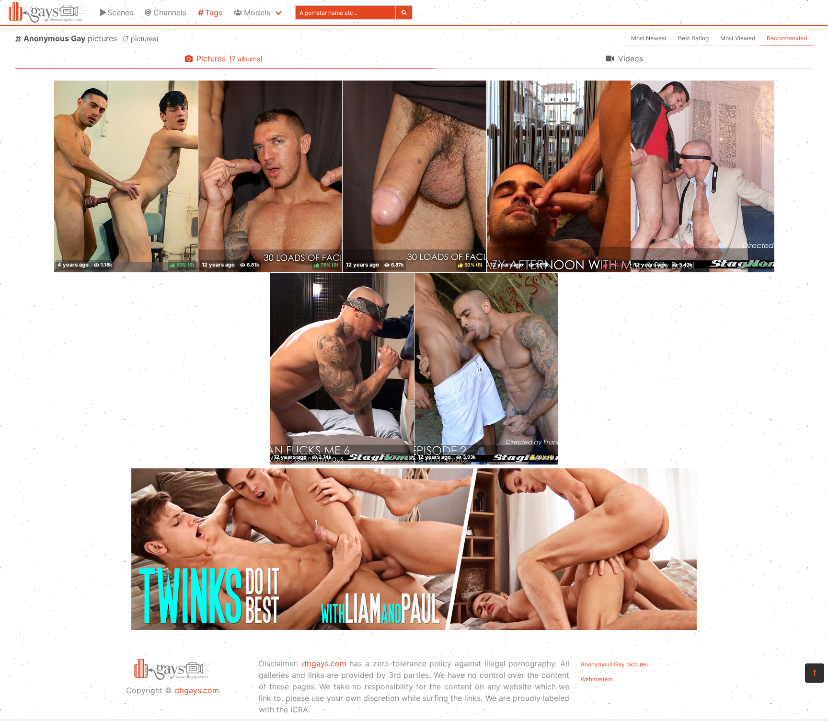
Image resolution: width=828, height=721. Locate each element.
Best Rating (693, 38)
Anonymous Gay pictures (614, 664)
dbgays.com (196, 690)
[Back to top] (814, 673)
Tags (213, 12)
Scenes (120, 12)
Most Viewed (737, 38)
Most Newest (649, 38)
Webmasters (597, 679)
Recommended (787, 38)
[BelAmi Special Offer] (414, 627)
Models (257, 12)
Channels (169, 12)
